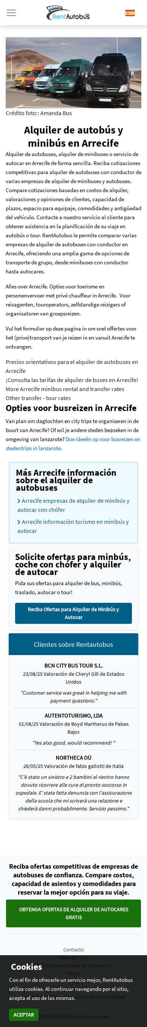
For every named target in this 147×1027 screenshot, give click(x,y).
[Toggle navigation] (11, 12)
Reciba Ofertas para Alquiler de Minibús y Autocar (73, 613)
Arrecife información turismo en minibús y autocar (73, 526)
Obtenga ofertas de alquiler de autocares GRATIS (73, 913)
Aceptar (24, 1014)
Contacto (73, 949)
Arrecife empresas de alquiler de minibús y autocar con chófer (73, 505)
